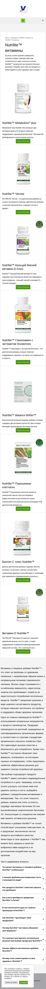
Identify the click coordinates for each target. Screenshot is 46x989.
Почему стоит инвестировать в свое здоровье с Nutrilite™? (18, 959)
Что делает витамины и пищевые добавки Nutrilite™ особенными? (22, 868)
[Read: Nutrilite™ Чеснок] (23, 169)
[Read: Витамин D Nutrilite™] (23, 608)
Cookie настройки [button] (11, 982)
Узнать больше (23, 140)
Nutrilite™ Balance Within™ (19, 415)
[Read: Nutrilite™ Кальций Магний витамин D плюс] (23, 240)
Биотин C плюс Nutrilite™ (18, 561)
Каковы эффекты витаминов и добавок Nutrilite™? (20, 949)
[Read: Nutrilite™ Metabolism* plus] (23, 98)
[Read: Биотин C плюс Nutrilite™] (23, 537)
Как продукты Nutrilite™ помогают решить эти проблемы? (21, 888)
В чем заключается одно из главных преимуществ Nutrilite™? (18, 909)
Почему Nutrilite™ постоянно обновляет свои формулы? (20, 929)
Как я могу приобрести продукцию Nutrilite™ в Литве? (18, 899)
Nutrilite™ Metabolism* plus (19, 123)
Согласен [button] (23, 982)
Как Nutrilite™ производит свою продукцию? (16, 919)
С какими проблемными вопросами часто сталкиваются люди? (21, 878)
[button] (43, 21)
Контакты (37, 980)
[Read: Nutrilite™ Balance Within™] (23, 390)
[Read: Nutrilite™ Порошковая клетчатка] (23, 458)
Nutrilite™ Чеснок (13, 193)
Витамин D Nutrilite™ (15, 633)
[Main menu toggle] (23, 20)
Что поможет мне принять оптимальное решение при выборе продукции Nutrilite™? (22, 939)
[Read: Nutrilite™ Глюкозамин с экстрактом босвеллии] (23, 315)
